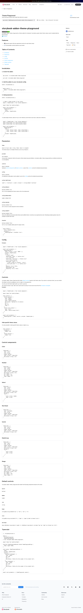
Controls (6, 58)
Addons (20, 4)
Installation (6, 52)
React (78, 42)
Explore (63, 594)
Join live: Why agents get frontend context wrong (41, 1)
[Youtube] (79, 587)
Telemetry (24, 601)
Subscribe (21, 587)
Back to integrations (8, 8)
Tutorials (24, 597)
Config (5, 56)
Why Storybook (5, 594)
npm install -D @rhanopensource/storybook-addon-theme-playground (18, 20)
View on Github (41, 20)
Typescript (6, 64)
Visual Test (34, 4)
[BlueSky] (67, 587)
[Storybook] (75, 587)
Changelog (24, 599)
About (62, 597)
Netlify (79, 607)
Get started (56, 20)
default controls (19, 168)
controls (30, 168)
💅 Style (73, 45)
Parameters (6, 54)
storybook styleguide (45, 285)
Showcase (25, 4)
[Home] (6, 5)
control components (10, 168)
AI (16, 4)
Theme (67, 42)
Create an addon (70, 51)
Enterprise (41, 4)
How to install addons (71, 49)
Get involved (44, 597)
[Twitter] (71, 587)
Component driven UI (6, 597)
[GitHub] (64, 587)
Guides (23, 594)
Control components (8, 60)
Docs (14, 4)
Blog (30, 4)
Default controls (7, 62)
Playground (73, 42)
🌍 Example (4, 36)
